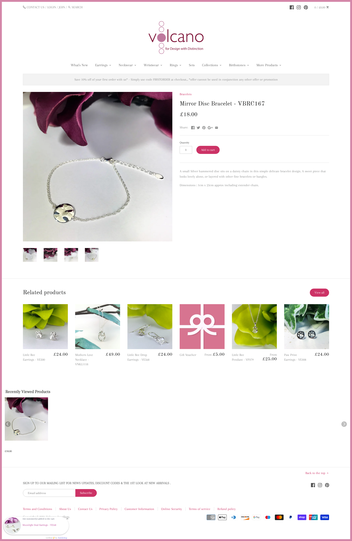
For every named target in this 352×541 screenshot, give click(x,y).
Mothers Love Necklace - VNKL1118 (84, 359)
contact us (35, 7)
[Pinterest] (306, 6)
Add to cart (208, 150)
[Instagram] (299, 6)
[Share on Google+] (210, 127)
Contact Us (85, 509)
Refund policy (226, 509)
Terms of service (199, 509)
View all (319, 292)
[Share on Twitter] (198, 127)
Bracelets (186, 94)
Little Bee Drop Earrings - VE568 (138, 357)
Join (62, 7)
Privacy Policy (108, 509)
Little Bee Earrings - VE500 (34, 357)
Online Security (171, 509)
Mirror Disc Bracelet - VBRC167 (25, 446)
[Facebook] (292, 6)
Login (51, 7)
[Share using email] (216, 127)
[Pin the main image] (204, 127)
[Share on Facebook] (193, 127)
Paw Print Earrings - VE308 (295, 357)
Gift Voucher (188, 355)
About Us (65, 509)
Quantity (184, 142)
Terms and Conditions (37, 509)
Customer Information (139, 509)
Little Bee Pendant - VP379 (243, 357)
